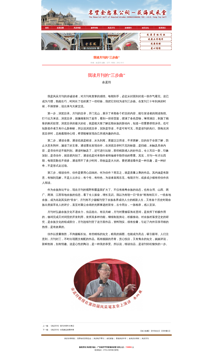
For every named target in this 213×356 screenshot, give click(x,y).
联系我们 (162, 28)
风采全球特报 (69, 338)
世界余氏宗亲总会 (84, 338)
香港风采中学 (121, 338)
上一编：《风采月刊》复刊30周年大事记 (58, 326)
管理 (116, 350)
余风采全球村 (134, 338)
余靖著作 (128, 28)
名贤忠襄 (60, 28)
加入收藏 (144, 331)
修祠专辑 (94, 28)
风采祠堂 (77, 28)
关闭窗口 (165, 331)
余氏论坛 (145, 28)
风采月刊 (111, 28)
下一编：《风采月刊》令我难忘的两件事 (58, 330)
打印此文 (155, 331)
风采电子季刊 (99, 338)
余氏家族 (109, 338)
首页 (47, 28)
